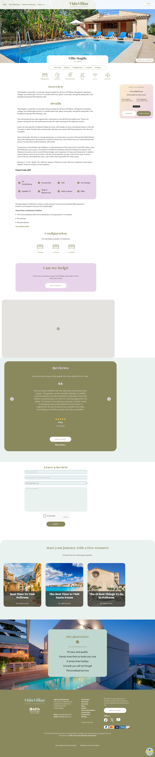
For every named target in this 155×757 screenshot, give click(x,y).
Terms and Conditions (88, 710)
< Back (148, 3)
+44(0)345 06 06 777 (65, 714)
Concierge (84, 704)
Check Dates (144, 113)
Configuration (77, 67)
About (83, 706)
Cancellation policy (22, 226)
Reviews (98, 67)
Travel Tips (84, 702)
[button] (3, 31)
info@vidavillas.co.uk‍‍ (64, 717)
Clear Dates (136, 106)
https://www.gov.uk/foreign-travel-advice (82, 735)
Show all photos (145, 60)
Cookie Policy (85, 714)
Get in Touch (60, 439)
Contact (83, 708)
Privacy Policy (85, 712)
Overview (57, 67)
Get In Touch (56, 285)
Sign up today (115, 710)
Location (89, 67)
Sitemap (84, 717)
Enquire (129, 113)
